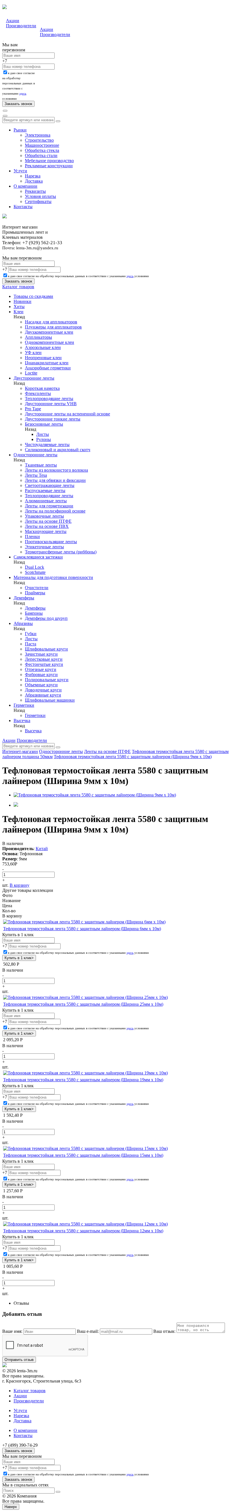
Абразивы (23, 623)
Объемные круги (41, 684)
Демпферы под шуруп (46, 618)
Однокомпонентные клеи (49, 342)
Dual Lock (34, 567)
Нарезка (32, 175)
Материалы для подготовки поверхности (53, 577)
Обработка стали (41, 155)
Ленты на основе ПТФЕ (48, 521)
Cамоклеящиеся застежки (38, 557)
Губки (30, 633)
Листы (42, 434)
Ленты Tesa (36, 475)
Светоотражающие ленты (49, 485)
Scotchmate (35, 572)
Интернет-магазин (20, 751)
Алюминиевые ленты (46, 500)
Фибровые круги (41, 674)
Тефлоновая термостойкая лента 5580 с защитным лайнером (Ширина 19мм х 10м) (83, 1079)
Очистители (36, 587)
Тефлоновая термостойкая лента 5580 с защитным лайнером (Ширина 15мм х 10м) (83, 1155)
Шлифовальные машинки (50, 700)
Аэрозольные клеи (43, 347)
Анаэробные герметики (48, 367)
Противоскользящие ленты (51, 541)
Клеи (18, 311)
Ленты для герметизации (49, 505)
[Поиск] (5, 111)
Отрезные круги (40, 669)
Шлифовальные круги (46, 649)
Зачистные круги (41, 654)
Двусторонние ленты (34, 378)
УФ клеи (33, 352)
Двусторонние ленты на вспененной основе (67, 413)
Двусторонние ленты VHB (51, 403)
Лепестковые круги (44, 659)
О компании (25, 186)
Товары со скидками (33, 296)
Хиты (19, 306)
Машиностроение (42, 145)
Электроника (37, 135)
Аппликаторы (38, 337)
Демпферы (24, 597)
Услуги (20, 170)
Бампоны (34, 613)
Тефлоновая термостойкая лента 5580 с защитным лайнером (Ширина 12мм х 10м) (83, 1230)
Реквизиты (35, 191)
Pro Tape (33, 408)
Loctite (31, 373)
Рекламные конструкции (49, 165)
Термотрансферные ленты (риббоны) (60, 551)
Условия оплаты (40, 196)
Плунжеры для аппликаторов (53, 327)
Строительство (39, 140)
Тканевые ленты (41, 465)
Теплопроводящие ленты (49, 398)
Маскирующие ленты (45, 531)
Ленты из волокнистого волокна (56, 470)
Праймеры (35, 592)
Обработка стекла (42, 150)
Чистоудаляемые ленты (47, 444)
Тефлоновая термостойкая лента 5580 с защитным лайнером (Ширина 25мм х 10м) (83, 1004)
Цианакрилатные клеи (46, 362)
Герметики (24, 705)
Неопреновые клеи (43, 357)
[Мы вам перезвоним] (3, 41)
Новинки (22, 301)
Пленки (32, 536)
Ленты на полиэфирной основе (55, 511)
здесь (22, 93)
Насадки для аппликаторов (51, 321)
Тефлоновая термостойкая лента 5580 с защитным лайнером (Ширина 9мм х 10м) (133, 756)
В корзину (19, 885)
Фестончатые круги (44, 664)
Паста (30, 643)
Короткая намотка (42, 388)
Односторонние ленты (35, 454)
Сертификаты (38, 201)
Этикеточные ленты (44, 546)
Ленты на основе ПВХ (47, 526)
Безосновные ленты (44, 424)
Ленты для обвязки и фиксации (55, 480)
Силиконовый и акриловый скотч (57, 449)
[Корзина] (5, 116)
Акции (12, 20)
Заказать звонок (18, 1451)
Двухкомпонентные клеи (49, 332)
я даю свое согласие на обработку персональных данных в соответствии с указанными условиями (78, 276)
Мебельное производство (49, 160)
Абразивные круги (43, 695)
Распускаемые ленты (45, 490)
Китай (42, 848)
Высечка (22, 720)
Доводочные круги (43, 689)
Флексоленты (38, 393)
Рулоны (43, 439)
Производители (21, 25)
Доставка (34, 181)
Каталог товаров (18, 286)
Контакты (23, 206)
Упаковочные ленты (44, 516)
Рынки (20, 129)
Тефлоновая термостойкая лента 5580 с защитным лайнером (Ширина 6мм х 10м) (82, 928)
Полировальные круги (46, 679)
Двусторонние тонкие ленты (52, 419)
